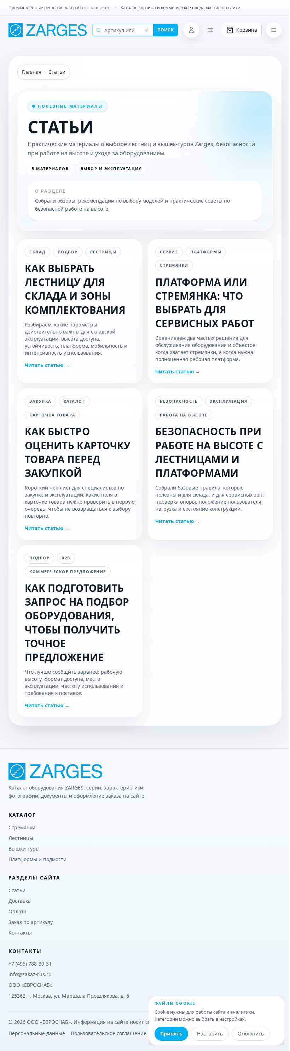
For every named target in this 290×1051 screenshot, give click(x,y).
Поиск (165, 30)
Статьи (16, 890)
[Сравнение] (210, 30)
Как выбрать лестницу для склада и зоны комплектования (75, 289)
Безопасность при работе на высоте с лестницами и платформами (209, 452)
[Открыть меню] (274, 30)
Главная (31, 71)
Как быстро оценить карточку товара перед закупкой (77, 452)
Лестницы (20, 838)
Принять (171, 1033)
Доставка (19, 900)
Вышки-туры (24, 848)
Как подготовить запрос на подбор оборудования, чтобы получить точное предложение (77, 622)
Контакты (20, 932)
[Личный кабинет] (191, 30)
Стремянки (21, 827)
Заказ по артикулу (30, 922)
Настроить (210, 1033)
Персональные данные (36, 1033)
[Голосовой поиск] (147, 30)
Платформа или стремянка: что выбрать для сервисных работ (204, 302)
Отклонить (251, 1033)
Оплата (17, 911)
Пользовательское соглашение (108, 1033)
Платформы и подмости (37, 859)
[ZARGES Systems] (47, 30)
